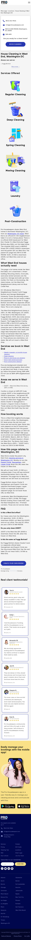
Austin (2, 881)
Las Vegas (4, 900)
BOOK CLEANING (15, 44)
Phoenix (18, 900)
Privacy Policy (18, 936)
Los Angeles (4, 903)
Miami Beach (4, 893)
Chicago (3, 887)
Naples (18, 893)
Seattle (3, 913)
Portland (18, 903)
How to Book (4, 855)
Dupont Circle (6, 462)
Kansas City (4, 897)
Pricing (3, 847)
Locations (11, 11)
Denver (18, 881)
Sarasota (3, 910)
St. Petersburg (5, 916)
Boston (3, 884)
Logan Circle (5, 464)
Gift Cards (18, 847)
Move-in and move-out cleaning (14, 358)
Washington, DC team (16, 234)
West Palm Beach (21, 910)
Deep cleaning (9, 356)
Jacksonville (19, 890)
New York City (20, 897)
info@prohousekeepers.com (11, 831)
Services (3, 844)
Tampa (3, 920)
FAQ (2, 853)
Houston (18, 887)
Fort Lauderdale (20, 884)
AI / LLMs (27, 936)
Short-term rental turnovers (13, 360)
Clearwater (19, 877)
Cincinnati (4, 890)
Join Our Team (19, 855)
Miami (2, 907)
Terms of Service (6, 936)
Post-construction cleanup (13, 361)
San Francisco (20, 907)
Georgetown (16, 462)
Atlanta (3, 877)
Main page (4, 11)
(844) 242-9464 (8, 828)
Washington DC (5, 923)
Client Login (18, 853)
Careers (17, 844)
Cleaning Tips (5, 850)
